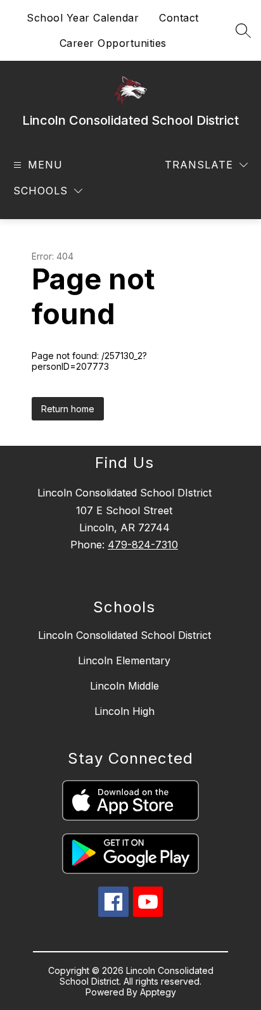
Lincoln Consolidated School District (124, 635)
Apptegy (158, 992)
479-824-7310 (143, 544)
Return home (67, 408)
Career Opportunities (113, 43)
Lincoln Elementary (124, 660)
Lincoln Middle (124, 685)
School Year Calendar (83, 17)
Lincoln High (124, 711)
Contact (179, 17)
